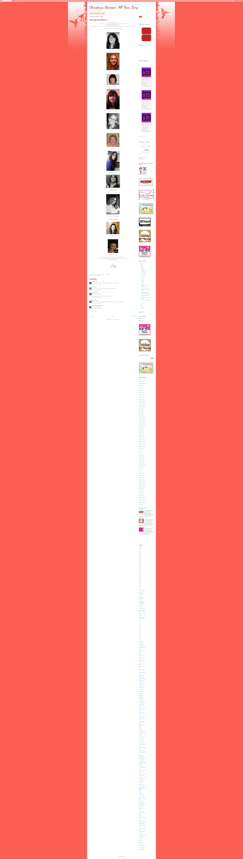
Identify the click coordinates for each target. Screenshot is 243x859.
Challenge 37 (141, 691)
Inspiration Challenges (141, 756)
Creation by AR (141, 708)
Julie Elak (112, 130)
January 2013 (141, 439)
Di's (139, 723)
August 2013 (141, 426)
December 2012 (141, 441)
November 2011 (141, 461)
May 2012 (140, 453)
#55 (139, 574)
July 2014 (140, 408)
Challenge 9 (141, 693)
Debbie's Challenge (142, 714)
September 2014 (141, 405)
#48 (139, 563)
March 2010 (141, 495)
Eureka (140, 735)
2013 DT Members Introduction (142, 602)
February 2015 (141, 396)
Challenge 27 (141, 685)
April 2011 (140, 473)
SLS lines (140, 806)
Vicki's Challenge (142, 834)
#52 (139, 570)
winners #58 (141, 845)
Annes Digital (141, 645)
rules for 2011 (141, 796)
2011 (141, 304)
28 (139, 628)
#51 (139, 569)
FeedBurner (149, 152)
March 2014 (141, 415)
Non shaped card (142, 777)
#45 (139, 558)
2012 (141, 268)
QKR (139, 790)
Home (113, 316)
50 (139, 637)
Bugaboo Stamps (142, 663)
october (140, 782)
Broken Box (141, 659)
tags (139, 815)
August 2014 (141, 406)
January (142, 302)
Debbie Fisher (111, 50)
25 (139, 624)
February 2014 (141, 417)
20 (139, 588)
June (142, 279)
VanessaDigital (141, 831)
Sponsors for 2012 (142, 812)
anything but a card (142, 647)
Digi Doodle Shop (142, 725)
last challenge (141, 760)
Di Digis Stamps (141, 721)
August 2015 (141, 385)
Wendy (93, 286)
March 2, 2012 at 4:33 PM (96, 303)
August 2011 (141, 466)
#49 (139, 565)
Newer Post (92, 316)
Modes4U (140, 771)
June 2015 (140, 388)
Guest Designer (141, 750)
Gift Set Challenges (142, 747)
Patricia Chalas (142, 318)
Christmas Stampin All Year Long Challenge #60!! (149, 529)
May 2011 (140, 471)
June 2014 (140, 410)
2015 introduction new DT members (142, 618)
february (140, 738)
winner (140, 838)
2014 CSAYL (141, 608)
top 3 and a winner (142, 828)
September (143, 274)
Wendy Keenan (111, 110)
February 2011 (141, 477)
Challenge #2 (141, 676)
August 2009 (141, 502)
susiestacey (94, 300)
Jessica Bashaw (111, 71)
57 (139, 639)
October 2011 (141, 462)
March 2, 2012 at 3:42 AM (96, 284)
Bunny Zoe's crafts (142, 666)
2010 (141, 306)
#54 (139, 572)
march (140, 765)
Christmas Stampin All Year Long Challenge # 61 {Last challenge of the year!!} (149, 520)
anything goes (141, 650)
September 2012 (141, 446)
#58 (139, 578)
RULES (103, 13)
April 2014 (140, 414)
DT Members (141, 731)
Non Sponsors (141, 779)
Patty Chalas (109, 216)
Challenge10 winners (141, 698)
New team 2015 (141, 773)
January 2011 (141, 479)
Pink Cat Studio (141, 786)
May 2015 (140, 390)
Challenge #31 (141, 678)
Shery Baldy (141, 802)
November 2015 (141, 379)
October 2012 (141, 444)
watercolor (141, 836)
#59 (139, 579)
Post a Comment (94, 311)
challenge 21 (141, 682)
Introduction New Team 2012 (142, 759)
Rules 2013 (140, 794)
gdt (139, 746)
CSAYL (140, 710)
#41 (139, 550)
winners (140, 842)
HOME (91, 13)
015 (139, 585)
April (142, 282)
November (143, 271)
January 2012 (141, 459)
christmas (140, 704)
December (143, 269)
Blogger (123, 856)
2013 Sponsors (141, 604)
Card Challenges (142, 669)
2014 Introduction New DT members (142, 611)
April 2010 (140, 493)
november (140, 780)
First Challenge (141, 742)
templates (140, 820)
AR (139, 653)
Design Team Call (142, 718)
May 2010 (140, 491)
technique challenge (142, 817)
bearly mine (141, 655)
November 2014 (141, 401)
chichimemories (141, 702)
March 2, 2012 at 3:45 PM (96, 297)
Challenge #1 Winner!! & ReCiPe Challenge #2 (145, 293)
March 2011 (141, 475)
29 (139, 630)
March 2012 (141, 457)
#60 (139, 581)
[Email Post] (107, 274)
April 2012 (140, 455)
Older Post (134, 316)
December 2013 (141, 419)
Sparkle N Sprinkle (142, 808)
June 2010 (140, 489)
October (142, 272)
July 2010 (140, 488)
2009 (141, 308)
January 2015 (141, 397)
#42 (139, 552)
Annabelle (140, 643)
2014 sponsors (141, 613)
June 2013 (140, 430)
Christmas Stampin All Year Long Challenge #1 (145, 295)
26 (139, 626)
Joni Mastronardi (112, 86)
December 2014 (141, 399)
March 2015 (141, 394)
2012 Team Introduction (96, 275)
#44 (139, 556)
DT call (140, 729)
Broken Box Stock (142, 661)
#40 (139, 549)
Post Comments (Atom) (115, 319)
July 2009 (140, 504)
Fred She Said (141, 744)
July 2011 (140, 468)
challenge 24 (141, 684)
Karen (112, 148)
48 (139, 633)
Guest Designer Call (142, 752)
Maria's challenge (142, 767)
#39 (139, 547)
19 (139, 587)
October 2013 (141, 423)
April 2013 (140, 433)
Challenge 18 (141, 680)
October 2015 (141, 381)
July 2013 (140, 428)
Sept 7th (140, 800)
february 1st (141, 740)
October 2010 (141, 482)
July (142, 277)
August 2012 (141, 448)
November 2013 (141, 421)
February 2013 (141, 437)
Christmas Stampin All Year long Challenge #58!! (149, 511)
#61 (139, 583)
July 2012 (140, 450)
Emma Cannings (141, 733)
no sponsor (141, 775)
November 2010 (141, 480)
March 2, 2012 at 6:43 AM (96, 289)
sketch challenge (142, 804)
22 (139, 621)
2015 (141, 263)
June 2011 (140, 470)
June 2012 (140, 452)
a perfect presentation (141, 642)
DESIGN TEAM (97, 13)
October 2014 (141, 403)
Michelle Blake (111, 172)
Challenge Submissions (141, 695)
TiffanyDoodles (141, 823)
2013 (141, 266)
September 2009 (142, 500)
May (142, 280)
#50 (139, 567)
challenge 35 (141, 689)
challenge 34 (141, 687)
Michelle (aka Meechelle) (96, 305)
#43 (139, 554)
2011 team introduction (141, 593)
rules (140, 792)
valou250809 (142, 320)
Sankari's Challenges (142, 798)
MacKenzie (94, 292)
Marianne (93, 281)
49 (139, 635)
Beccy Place (141, 657)
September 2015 (141, 383)
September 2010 (141, 484)
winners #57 (141, 843)
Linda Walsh (112, 235)
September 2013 (141, 424)
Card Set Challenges (142, 672)
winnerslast (141, 849)
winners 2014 (141, 847)
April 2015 (140, 392)
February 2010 (141, 497)
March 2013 (141, 435)
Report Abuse (141, 312)
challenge (140, 675)
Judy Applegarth (112, 189)
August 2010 (141, 486)
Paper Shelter (141, 784)
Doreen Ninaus (111, 254)
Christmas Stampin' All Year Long (113, 7)
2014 (139, 606)
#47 (139, 561)
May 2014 (140, 412)
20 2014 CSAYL (141, 590)
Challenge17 (141, 700)
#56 (139, 576)
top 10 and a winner (142, 825)
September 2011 (141, 464)
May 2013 (140, 432)
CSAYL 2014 (141, 712)
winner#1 (140, 840)
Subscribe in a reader (142, 136)
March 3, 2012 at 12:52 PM (96, 308)
